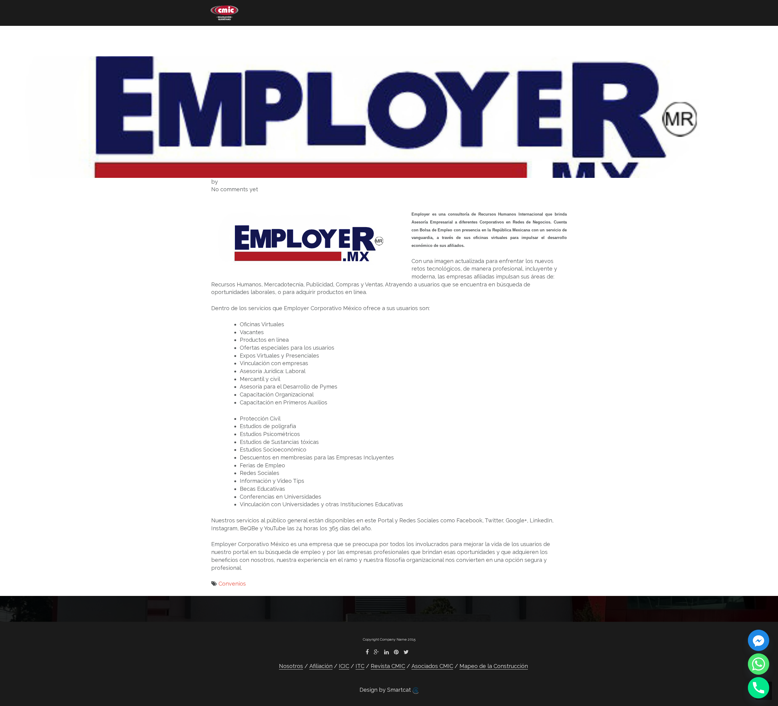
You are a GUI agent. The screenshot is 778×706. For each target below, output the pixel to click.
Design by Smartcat (386, 690)
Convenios (232, 583)
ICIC (305, 35)
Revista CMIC (374, 35)
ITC (333, 35)
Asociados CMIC (434, 35)
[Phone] (758, 687)
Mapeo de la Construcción (248, 44)
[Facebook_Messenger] (758, 640)
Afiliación (267, 35)
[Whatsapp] (758, 664)
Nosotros (223, 35)
